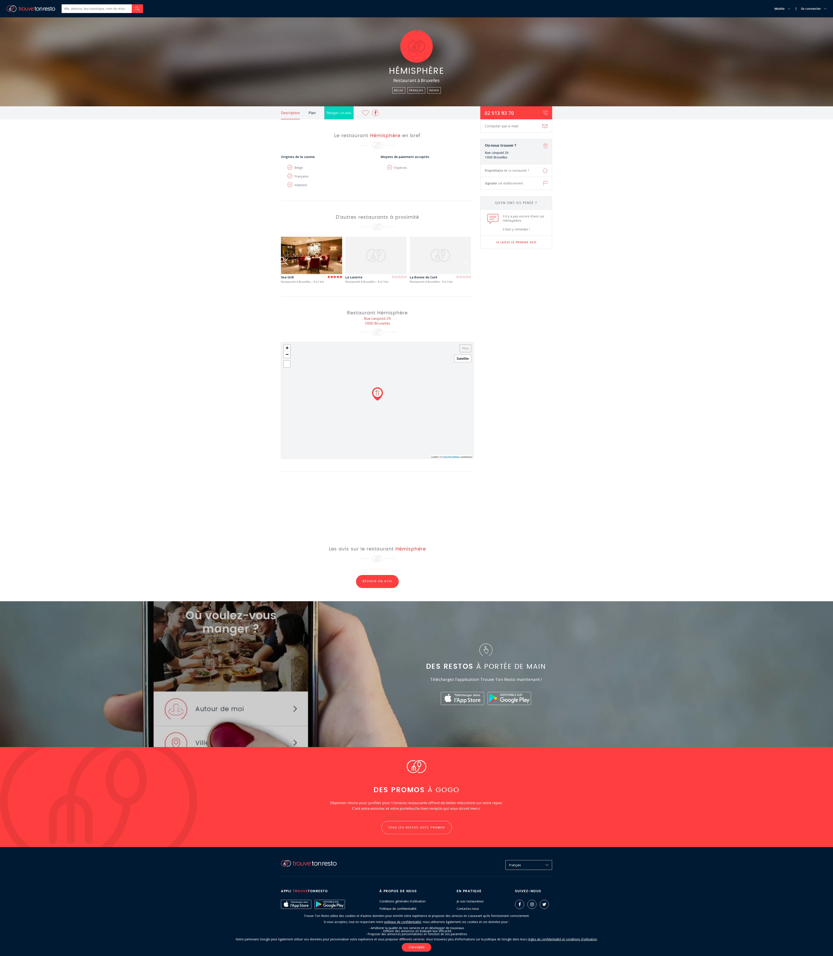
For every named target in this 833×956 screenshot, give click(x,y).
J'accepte (416, 947)
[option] (313, 260)
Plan (312, 113)
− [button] (287, 354)
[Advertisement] (516, 320)
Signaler (504, 183)
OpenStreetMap (451, 456)
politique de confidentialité (402, 922)
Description (290, 113)
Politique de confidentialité (397, 908)
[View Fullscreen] (287, 364)
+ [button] (287, 348)
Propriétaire (507, 170)
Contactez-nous (468, 908)
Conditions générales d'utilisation (402, 901)
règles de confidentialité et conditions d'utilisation (562, 939)
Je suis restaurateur (470, 901)
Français (515, 865)
